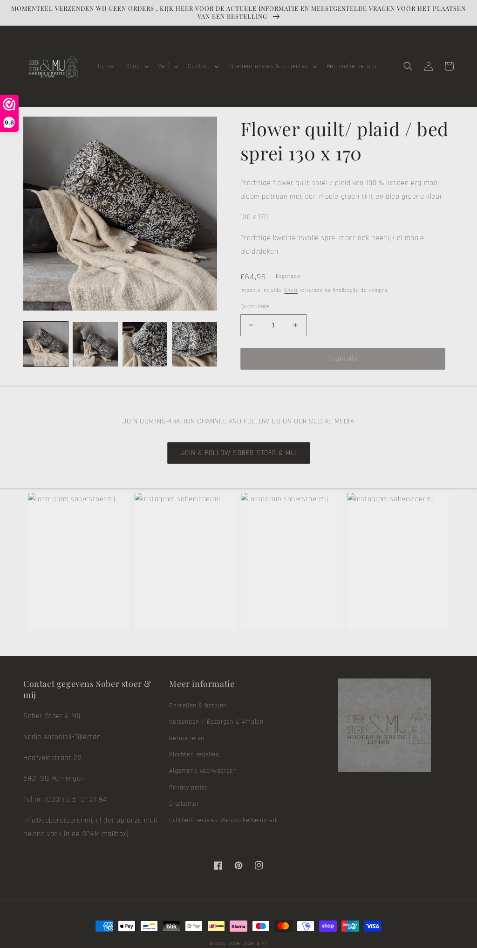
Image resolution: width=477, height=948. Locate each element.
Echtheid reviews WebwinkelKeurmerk (223, 820)
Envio (291, 290)
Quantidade (255, 306)
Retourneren (186, 738)
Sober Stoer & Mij (247, 943)
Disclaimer (183, 804)
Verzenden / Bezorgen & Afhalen (216, 722)
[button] (136, 66)
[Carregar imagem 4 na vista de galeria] (194, 344)
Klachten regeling (194, 754)
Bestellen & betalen (197, 705)
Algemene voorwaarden (203, 771)
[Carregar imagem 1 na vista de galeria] (45, 344)
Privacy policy (188, 787)
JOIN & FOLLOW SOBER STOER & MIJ (238, 453)
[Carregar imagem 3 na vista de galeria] (145, 344)
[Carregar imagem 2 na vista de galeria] (95, 344)
